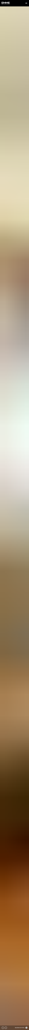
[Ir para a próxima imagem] (6, 1028)
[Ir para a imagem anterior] (3, 1028)
